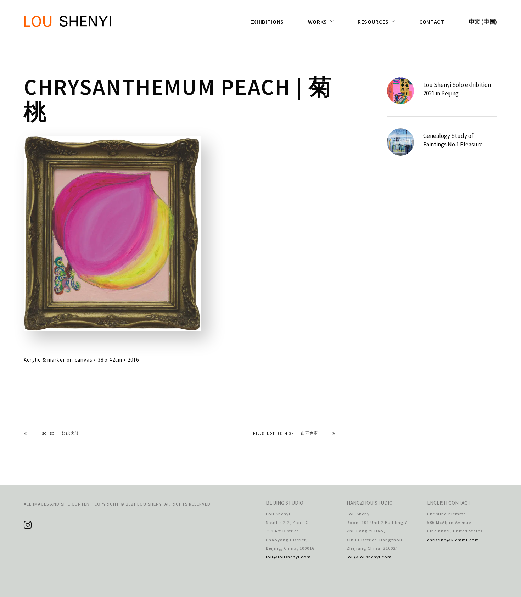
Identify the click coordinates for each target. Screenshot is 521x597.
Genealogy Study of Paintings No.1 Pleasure (453, 140)
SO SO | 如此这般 (60, 433)
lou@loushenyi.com (288, 556)
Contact (431, 21)
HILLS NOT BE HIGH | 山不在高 (285, 433)
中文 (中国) (483, 21)
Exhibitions (267, 21)
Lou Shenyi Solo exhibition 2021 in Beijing (457, 89)
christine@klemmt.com (453, 539)
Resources (373, 21)
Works (317, 21)
